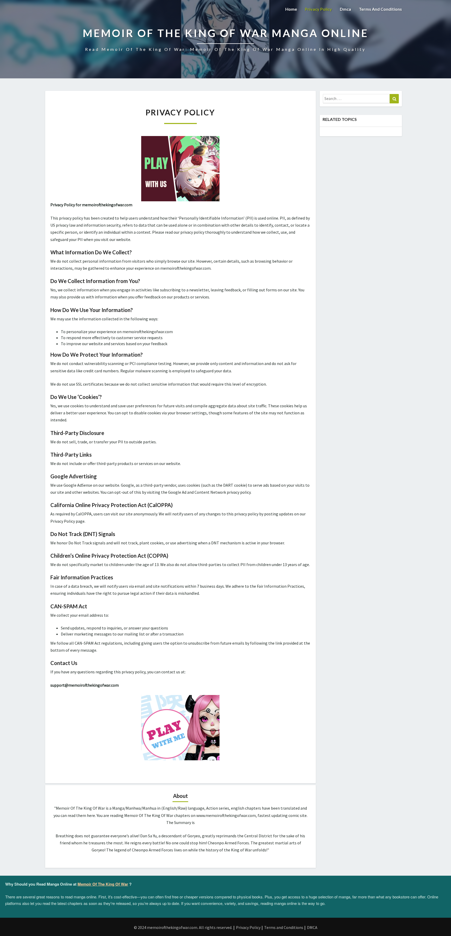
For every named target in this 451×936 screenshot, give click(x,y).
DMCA (312, 927)
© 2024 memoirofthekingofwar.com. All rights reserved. (183, 927)
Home (291, 9)
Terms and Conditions (380, 9)
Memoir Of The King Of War (103, 884)
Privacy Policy (318, 9)
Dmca (345, 9)
